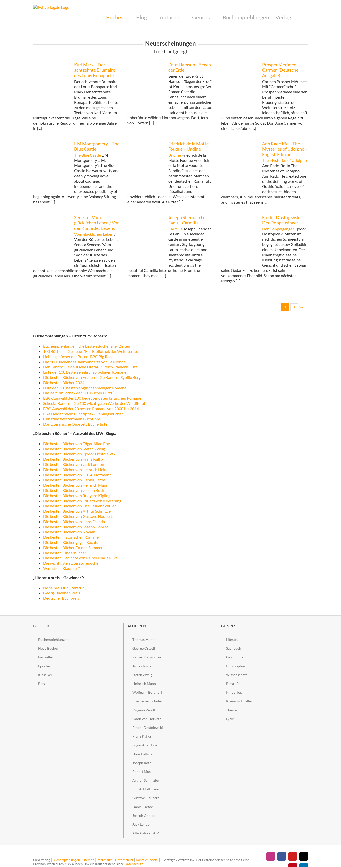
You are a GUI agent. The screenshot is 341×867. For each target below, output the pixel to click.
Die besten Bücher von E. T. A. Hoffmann (77, 474)
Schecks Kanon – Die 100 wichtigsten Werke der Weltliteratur (96, 403)
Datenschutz (124, 860)
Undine (174, 155)
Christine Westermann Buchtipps (72, 418)
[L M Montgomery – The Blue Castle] (51, 166)
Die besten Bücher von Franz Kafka (73, 459)
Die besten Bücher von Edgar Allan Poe (76, 443)
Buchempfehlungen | (67, 860)
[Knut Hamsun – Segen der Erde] (145, 87)
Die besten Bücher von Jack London (73, 464)
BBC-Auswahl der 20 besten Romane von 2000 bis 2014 (91, 408)
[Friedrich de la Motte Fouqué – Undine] (145, 166)
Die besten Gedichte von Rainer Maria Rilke (80, 557)
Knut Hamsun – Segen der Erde (189, 67)
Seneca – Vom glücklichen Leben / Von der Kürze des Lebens (97, 223)
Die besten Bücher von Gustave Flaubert (78, 516)
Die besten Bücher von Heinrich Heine (75, 469)
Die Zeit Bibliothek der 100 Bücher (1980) (79, 392)
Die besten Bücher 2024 (63, 382)
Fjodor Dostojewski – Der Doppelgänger (283, 220)
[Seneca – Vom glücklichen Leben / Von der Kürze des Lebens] (51, 239)
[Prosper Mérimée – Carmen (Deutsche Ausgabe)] (239, 87)
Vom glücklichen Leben (93, 234)
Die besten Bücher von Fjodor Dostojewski (79, 453)
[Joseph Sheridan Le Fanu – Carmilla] (145, 239)
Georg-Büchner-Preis (61, 592)
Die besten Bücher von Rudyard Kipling (76, 495)
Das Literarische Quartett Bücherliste (75, 424)
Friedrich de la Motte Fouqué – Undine (188, 146)
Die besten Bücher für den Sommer (73, 547)
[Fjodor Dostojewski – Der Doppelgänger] (239, 239)
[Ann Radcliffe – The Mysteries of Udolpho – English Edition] (239, 166)
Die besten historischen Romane (71, 537)
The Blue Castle (87, 155)
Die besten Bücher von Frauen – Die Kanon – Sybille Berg (92, 377)
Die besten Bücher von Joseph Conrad (76, 526)
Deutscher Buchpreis (61, 598)
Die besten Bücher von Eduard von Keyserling (82, 500)
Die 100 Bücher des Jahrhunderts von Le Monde (84, 361)
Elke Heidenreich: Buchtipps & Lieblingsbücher (83, 413)
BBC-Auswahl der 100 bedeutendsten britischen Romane (92, 398)
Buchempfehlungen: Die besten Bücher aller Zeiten (86, 346)
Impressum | (105, 860)
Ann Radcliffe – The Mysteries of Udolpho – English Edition (285, 149)
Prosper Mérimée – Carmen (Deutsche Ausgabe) (280, 70)
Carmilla (175, 228)
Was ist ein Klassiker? (61, 568)
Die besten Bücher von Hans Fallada (74, 521)
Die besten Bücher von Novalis (69, 531)
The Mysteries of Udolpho (284, 160)
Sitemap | (89, 860)
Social (154, 860)
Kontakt (142, 860)
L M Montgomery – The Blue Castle (96, 146)
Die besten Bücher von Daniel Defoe (74, 479)
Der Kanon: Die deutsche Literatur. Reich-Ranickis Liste (90, 366)
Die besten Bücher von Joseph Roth (73, 490)
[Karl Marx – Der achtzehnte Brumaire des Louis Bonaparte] (51, 87)
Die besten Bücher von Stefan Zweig (74, 448)
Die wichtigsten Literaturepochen (72, 563)
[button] (299, 17)
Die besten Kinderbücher (64, 552)
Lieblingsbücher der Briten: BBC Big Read (78, 356)
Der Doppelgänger (278, 228)
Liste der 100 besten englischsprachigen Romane (84, 372)
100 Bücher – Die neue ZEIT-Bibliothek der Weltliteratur (91, 351)
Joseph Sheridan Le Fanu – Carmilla (186, 220)
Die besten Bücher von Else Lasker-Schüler (79, 505)
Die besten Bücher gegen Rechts (70, 542)
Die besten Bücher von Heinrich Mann (75, 485)
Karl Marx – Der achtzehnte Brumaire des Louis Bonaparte (94, 70)
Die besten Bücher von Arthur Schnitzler (77, 511)
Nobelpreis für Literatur (63, 587)
